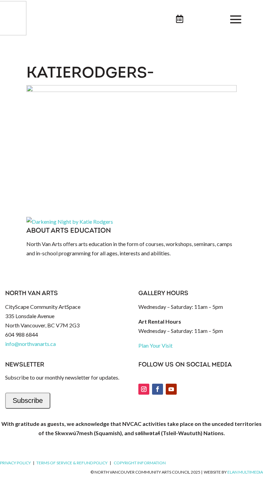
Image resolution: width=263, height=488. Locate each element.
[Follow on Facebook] (157, 389)
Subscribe (28, 400)
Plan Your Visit (155, 345)
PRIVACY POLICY (15, 462)
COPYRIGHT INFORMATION (140, 462)
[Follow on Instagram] (143, 389)
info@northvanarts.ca (30, 343)
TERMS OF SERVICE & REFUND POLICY (72, 462)
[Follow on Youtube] (171, 389)
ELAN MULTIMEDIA (245, 472)
